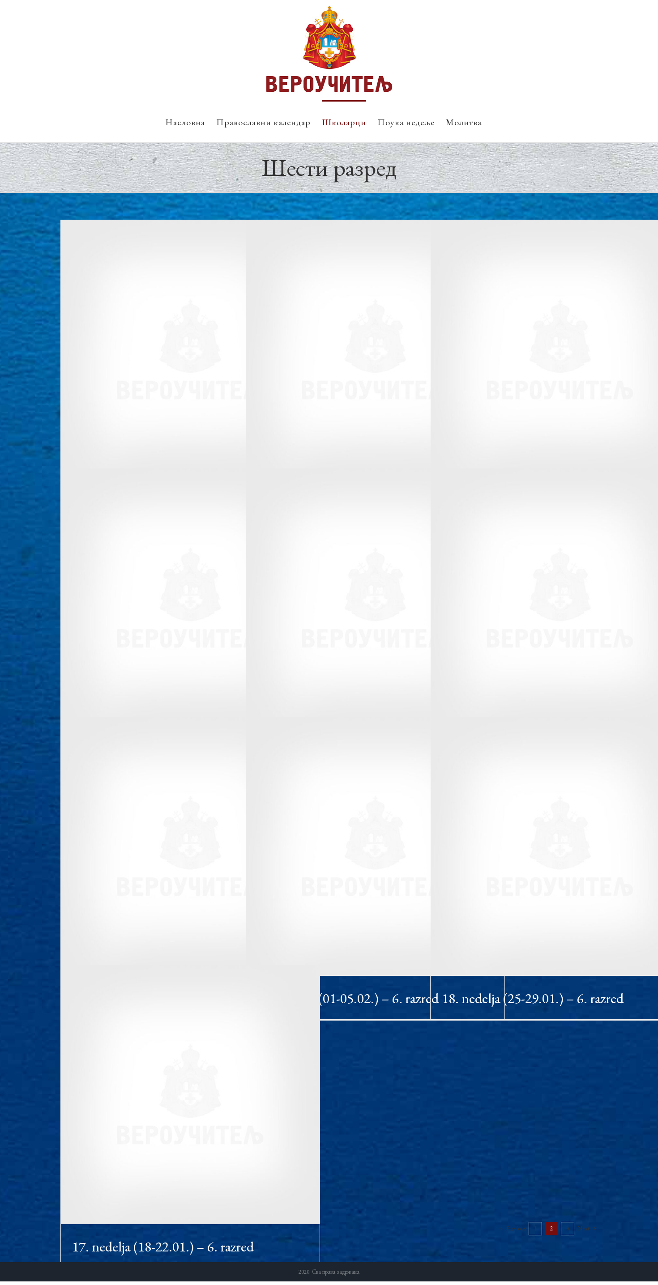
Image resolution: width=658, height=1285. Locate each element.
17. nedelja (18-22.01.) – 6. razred (163, 1246)
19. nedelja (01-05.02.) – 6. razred (348, 998)
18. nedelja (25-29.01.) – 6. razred (533, 998)
